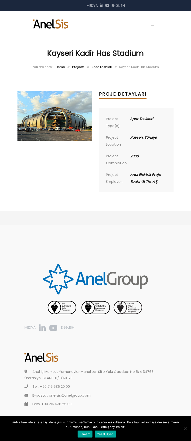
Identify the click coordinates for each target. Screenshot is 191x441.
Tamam (85, 434)
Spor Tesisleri (102, 67)
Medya (92, 5)
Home (60, 67)
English (118, 5)
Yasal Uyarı (105, 434)
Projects (78, 67)
